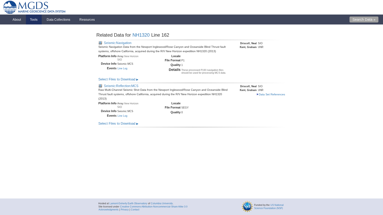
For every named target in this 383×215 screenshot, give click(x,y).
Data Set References (272, 94)
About (17, 19)
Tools (34, 19)
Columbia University (162, 203)
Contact (135, 209)
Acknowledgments (108, 209)
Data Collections (58, 19)
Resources (87, 19)
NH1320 (141, 35)
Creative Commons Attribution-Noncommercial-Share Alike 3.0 (154, 206)
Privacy (125, 209)
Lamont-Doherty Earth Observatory (128, 203)
